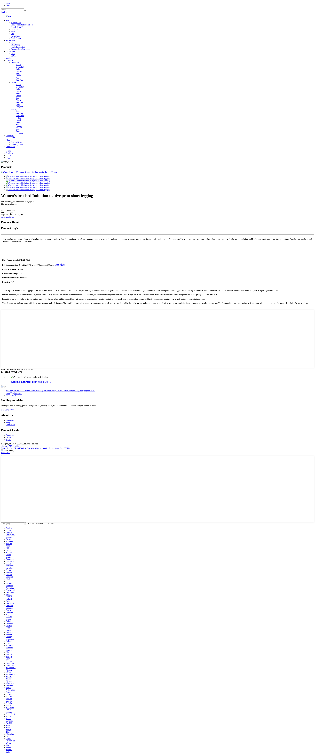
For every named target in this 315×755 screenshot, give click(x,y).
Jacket (18, 69)
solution (9, 58)
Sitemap (4, 446)
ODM (13, 56)
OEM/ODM (11, 51)
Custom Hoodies (41, 448)
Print (13, 42)
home (8, 3)
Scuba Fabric (16, 23)
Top (17, 98)
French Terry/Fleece (18, 27)
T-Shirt (18, 65)
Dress (18, 105)
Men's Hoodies (20, 448)
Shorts (18, 76)
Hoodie (19, 71)
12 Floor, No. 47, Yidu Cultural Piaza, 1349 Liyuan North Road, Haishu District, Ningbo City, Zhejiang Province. (50, 391)
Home (8, 151)
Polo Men (30, 448)
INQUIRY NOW (8, 410)
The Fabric (10, 20)
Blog (8, 5)
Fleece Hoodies (7, 448)
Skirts (18, 131)
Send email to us (7, 217)
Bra (17, 129)
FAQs (13, 138)
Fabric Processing (18, 47)
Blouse (18, 100)
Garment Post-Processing (20, 49)
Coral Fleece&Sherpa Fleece (22, 25)
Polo (17, 78)
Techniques (10, 40)
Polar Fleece (15, 36)
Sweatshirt (20, 67)
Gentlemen (15, 62)
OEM (13, 54)
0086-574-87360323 (14, 395)
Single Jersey (16, 38)
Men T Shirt (65, 448)
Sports (13, 109)
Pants (18, 73)
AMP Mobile (14, 446)
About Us (10, 136)
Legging (19, 127)
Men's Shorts (54, 448)
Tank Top (19, 80)
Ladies (13, 82)
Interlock (14, 29)
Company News (17, 144)
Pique (13, 31)
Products (9, 60)
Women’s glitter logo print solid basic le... (31, 381)
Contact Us (10, 147)
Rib (12, 34)
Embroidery (15, 45)
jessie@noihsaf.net (13, 393)
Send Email (5, 453)
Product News (16, 142)
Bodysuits (20, 107)
